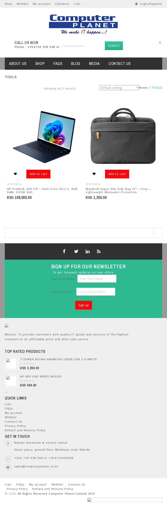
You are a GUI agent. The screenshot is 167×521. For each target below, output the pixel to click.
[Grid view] (79, 91)
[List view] (85, 91)
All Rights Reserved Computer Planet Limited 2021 (56, 494)
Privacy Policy (15, 426)
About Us (18, 63)
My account (41, 4)
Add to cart (38, 174)
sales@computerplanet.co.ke (36, 466)
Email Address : (64, 292)
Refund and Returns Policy (25, 430)
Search (114, 46)
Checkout (62, 4)
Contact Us (120, 63)
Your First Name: (63, 279)
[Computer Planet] (83, 24)
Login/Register (150, 4)
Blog (75, 63)
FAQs (57, 63)
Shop (8, 4)
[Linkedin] (87, 251)
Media (94, 63)
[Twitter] (75, 251)
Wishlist (22, 4)
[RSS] (98, 251)
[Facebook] (64, 251)
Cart (77, 4)
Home (143, 88)
